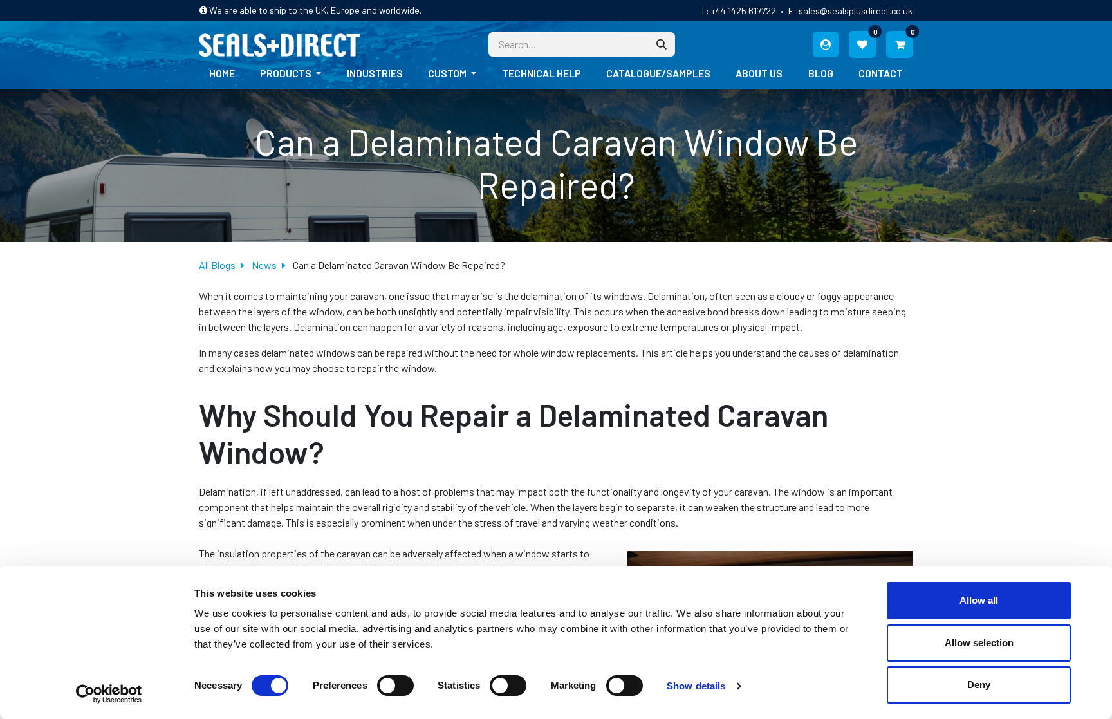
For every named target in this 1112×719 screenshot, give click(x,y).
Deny (978, 684)
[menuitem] (222, 73)
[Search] (661, 44)
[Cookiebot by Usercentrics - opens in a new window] (109, 694)
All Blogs (217, 265)
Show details (696, 685)
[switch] (395, 685)
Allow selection (979, 642)
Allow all (978, 600)
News (264, 265)
